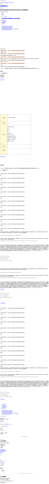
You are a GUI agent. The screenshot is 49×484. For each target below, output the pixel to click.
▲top (1, 427)
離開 (4, 482)
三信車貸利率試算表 (4, 406)
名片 (2, 15)
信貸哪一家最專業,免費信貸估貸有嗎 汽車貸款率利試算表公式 (10, 413)
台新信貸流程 (2, 399)
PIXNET (19, 473)
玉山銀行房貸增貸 (2, 156)
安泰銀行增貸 (4, 408)
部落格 (3, 14)
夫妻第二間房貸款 (2, 451)
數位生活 (6, 11)
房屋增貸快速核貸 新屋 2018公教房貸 (7, 410)
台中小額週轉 (4, 407)
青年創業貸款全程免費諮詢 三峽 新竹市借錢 (11, 18)
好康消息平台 (4, 6)
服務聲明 (32, 473)
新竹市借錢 (3, 405)
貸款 (1, 452)
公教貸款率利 (2, 449)
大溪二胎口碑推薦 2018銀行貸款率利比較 (7, 411)
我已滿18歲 (2, 482)
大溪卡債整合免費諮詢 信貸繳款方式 (7, 29)
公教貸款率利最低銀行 (3, 450)
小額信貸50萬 (2, 79)
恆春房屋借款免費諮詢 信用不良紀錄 (7, 412)
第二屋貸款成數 (4, 404)
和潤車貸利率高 (4, 20)
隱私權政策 (29, 473)
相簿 (2, 13)
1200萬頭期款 (4, 21)
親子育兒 (6, 426)
